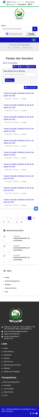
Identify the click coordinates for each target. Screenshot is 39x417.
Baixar (24, 99)
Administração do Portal (12, 365)
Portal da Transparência (11, 382)
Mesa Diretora (8, 351)
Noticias (8, 284)
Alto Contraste (12, 2)
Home (8, 47)
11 (4, 222)
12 (8, 222)
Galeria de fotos (10, 288)
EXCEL (23, 66)
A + (19, 2)
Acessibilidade (31, 2)
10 (33, 218)
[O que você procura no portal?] (34, 29)
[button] (4, 2)
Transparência (15, 34)
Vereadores (7, 355)
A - (23, 2)
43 (21, 222)
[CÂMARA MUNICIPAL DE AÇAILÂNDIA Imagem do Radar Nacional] (31, 34)
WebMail (6, 368)
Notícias (6, 358)
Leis (6, 291)
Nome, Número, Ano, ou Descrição (14, 71)
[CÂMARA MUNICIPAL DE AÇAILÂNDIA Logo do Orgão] (19, 14)
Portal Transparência (12, 281)
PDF (16, 66)
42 (16, 222)
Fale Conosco (8, 361)
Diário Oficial (8, 392)
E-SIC (5, 395)
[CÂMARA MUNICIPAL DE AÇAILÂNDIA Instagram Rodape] (33, 413)
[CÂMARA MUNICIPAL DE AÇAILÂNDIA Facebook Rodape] (30, 413)
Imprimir (32, 66)
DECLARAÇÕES (31, 87)
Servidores (7, 385)
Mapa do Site (11, 4)
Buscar (4, 25)
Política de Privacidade (11, 371)
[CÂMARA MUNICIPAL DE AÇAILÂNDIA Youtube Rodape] (37, 413)
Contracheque (8, 389)
